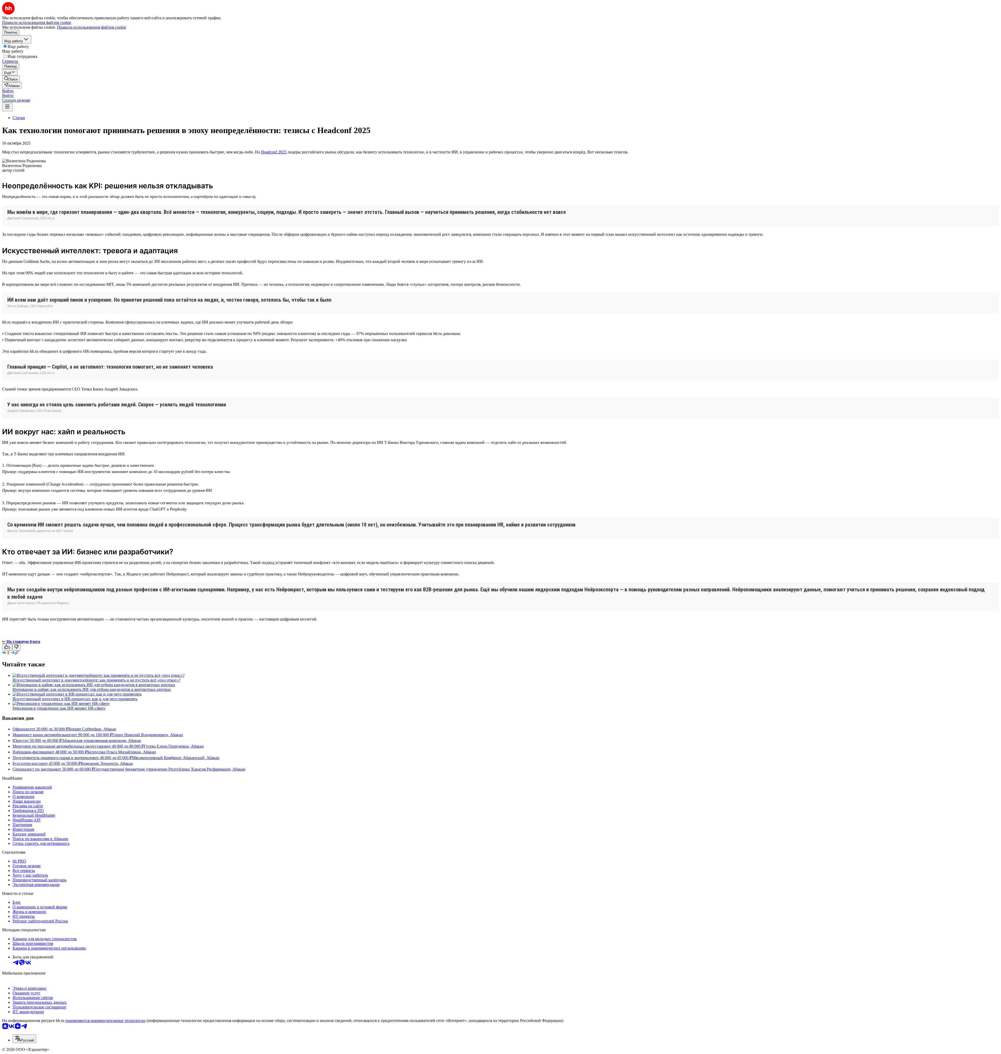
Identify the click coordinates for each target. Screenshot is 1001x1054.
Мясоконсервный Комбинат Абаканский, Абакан (175, 757)
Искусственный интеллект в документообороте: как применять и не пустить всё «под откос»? (96, 680)
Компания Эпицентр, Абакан (107, 763)
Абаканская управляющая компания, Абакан (101, 740)
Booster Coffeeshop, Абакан (92, 729)
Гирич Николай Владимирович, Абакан (147, 735)
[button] (8, 91)
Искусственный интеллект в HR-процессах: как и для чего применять (75, 699)
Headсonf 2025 (273, 152)
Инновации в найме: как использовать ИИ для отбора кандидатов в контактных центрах (92, 689)
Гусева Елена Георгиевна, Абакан (174, 746)
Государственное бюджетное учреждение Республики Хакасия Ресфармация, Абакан (169, 769)
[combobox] (24, 1038)
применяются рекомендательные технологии (105, 1020)
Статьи (19, 117)
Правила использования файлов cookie (91, 27)
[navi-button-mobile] (7, 107)
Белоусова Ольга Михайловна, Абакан (121, 752)
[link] (11, 79)
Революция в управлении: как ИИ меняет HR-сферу (59, 708)
